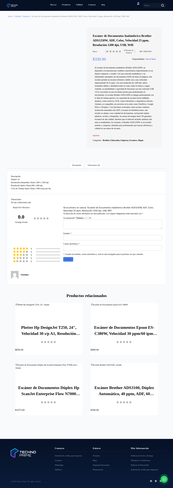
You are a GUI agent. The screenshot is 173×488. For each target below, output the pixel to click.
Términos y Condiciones (140, 460)
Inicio (10, 16)
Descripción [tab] (76, 165)
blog (103, 5)
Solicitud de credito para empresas (68, 456)
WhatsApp (59, 465)
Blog (95, 460)
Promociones (98, 470)
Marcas (53, 5)
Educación (115, 140)
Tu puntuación (69, 218)
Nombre (67, 233)
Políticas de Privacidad (140, 465)
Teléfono (58, 470)
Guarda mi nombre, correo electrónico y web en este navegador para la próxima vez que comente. (104, 254)
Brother (106, 140)
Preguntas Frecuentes (101, 465)
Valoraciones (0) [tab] (94, 165)
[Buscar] (162, 5)
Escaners (133, 140)
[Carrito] (138, 5)
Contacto (92, 5)
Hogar (140, 140)
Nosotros (96, 456)
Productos (66, 5)
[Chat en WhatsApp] (164, 479)
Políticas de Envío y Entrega (142, 456)
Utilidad (79, 5)
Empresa (26, 16)
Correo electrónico (71, 244)
